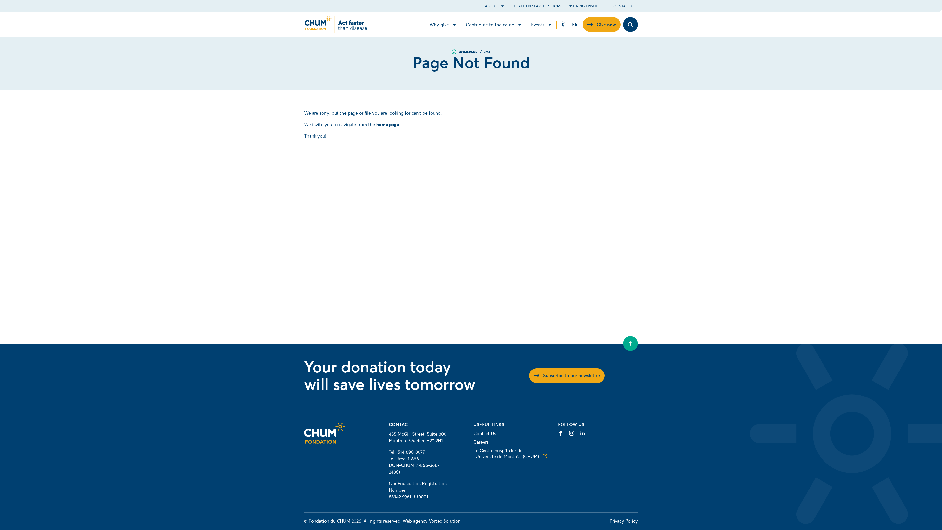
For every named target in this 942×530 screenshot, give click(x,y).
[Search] (630, 24)
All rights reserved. (382, 521)
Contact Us (624, 6)
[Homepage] (324, 442)
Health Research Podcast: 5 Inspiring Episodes (558, 6)
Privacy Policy (624, 521)
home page (387, 124)
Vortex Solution (444, 521)
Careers (481, 442)
